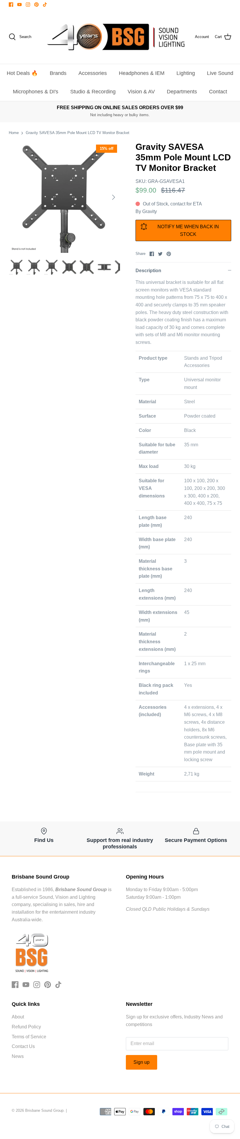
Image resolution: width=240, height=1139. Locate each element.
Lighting (185, 73)
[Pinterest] (36, 4)
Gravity (149, 211)
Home (14, 133)
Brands (58, 73)
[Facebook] (11, 4)
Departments (182, 92)
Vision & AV (141, 92)
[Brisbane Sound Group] (116, 37)
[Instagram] (28, 4)
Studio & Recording (93, 92)
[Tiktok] (45, 4)
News (18, 1056)
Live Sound (220, 73)
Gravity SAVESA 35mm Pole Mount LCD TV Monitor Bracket (77, 133)
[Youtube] (19, 4)
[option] (64, 197)
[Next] (113, 197)
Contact (218, 92)
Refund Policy (26, 1026)
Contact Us (23, 1046)
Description (148, 270)
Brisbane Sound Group (44, 1110)
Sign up (141, 1062)
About (18, 1016)
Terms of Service (29, 1036)
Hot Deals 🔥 (22, 73)
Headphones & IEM (141, 73)
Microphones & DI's (35, 92)
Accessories (92, 73)
